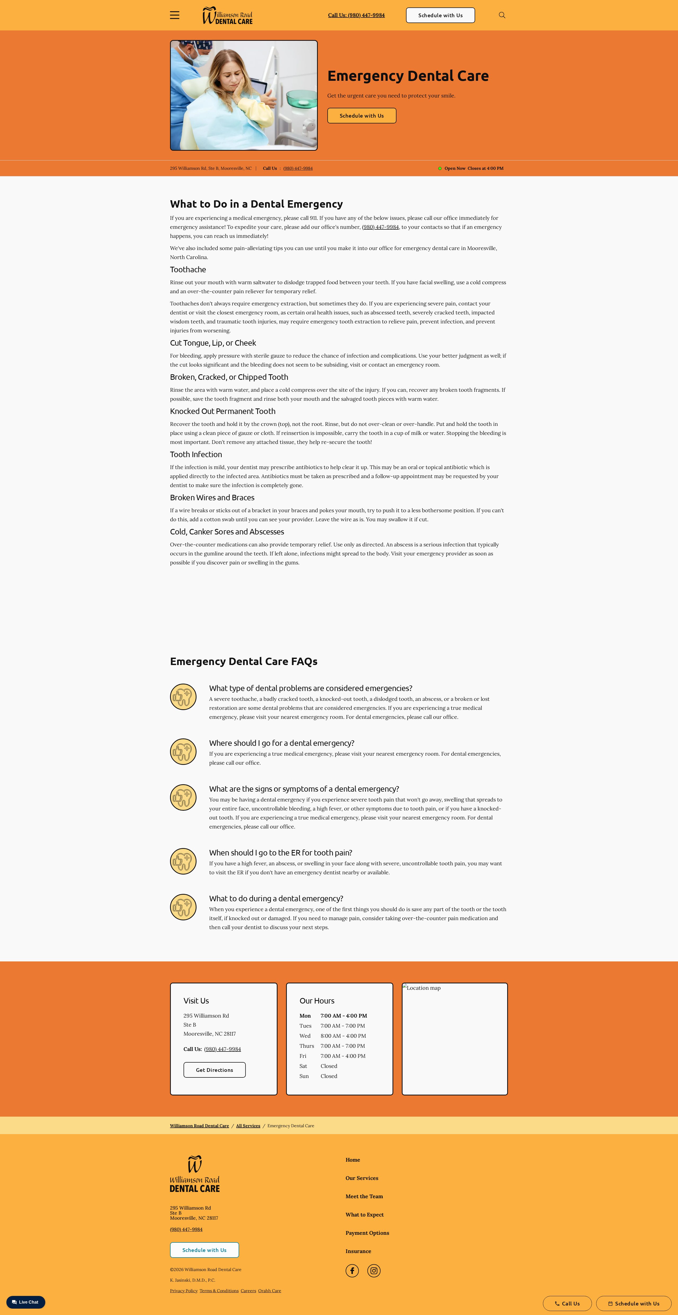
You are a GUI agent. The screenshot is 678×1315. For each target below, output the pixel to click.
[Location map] (455, 1039)
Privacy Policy (184, 1290)
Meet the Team (364, 1196)
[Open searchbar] (502, 15)
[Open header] (176, 15)
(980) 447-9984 (298, 168)
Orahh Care (269, 1290)
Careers (248, 1290)
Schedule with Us (440, 15)
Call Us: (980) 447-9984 (356, 15)
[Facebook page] (352, 1270)
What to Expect (365, 1214)
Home (353, 1159)
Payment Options (367, 1232)
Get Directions (214, 1069)
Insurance (358, 1251)
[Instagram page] (374, 1270)
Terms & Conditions (219, 1290)
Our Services (362, 1178)
